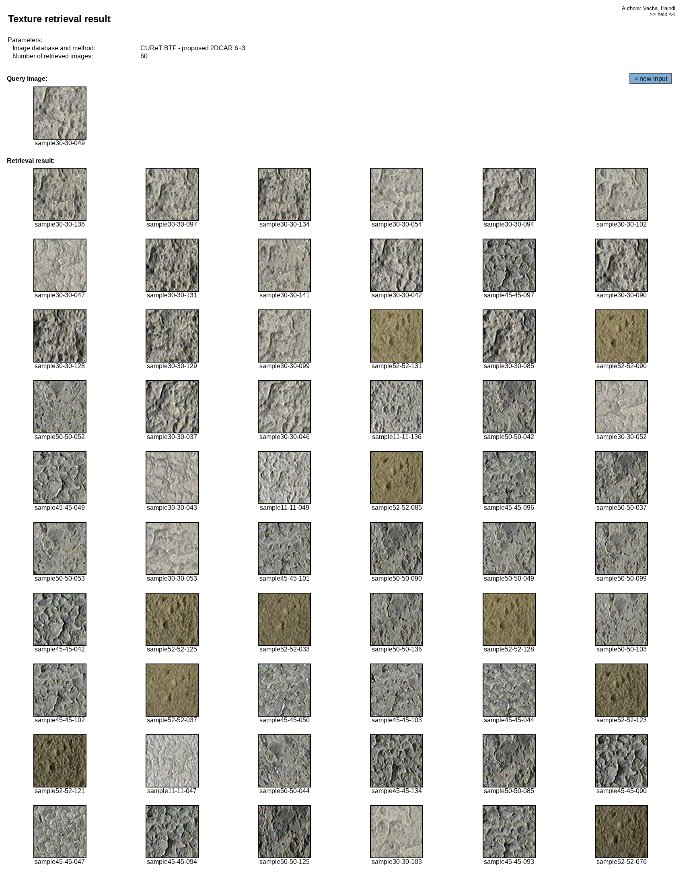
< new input (650, 78)
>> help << (662, 14)
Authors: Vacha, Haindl (648, 8)
